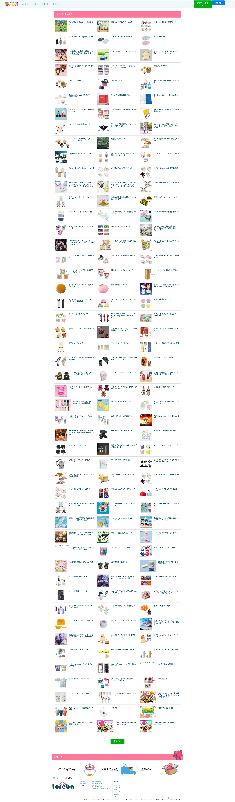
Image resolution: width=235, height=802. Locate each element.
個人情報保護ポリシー (98, 787)
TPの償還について (97, 783)
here (181, 799)
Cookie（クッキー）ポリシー (100, 788)
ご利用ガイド (83, 781)
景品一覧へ (118, 741)
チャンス (116, 796)
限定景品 (116, 794)
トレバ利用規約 (96, 781)
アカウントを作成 (202, 4)
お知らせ (56, 4)
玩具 (115, 792)
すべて (115, 784)
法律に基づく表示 (97, 785)
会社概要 (81, 785)
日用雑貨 (116, 789)
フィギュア (117, 785)
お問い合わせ (83, 783)
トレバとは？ (25, 4)
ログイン (218, 3)
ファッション (117, 791)
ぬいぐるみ (117, 787)
